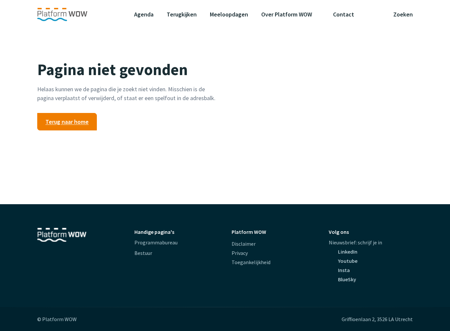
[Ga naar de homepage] (75, 14)
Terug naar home (67, 121)
